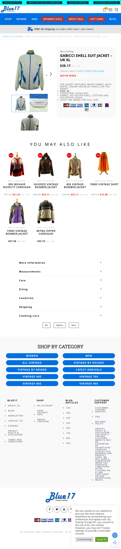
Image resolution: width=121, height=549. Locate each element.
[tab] (60, 262)
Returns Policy (100, 422)
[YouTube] (64, 509)
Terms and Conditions (15, 440)
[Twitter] (57, 509)
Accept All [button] (101, 539)
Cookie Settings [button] (84, 539)
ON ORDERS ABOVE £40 (106, 2)
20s (68, 407)
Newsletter (15, 415)
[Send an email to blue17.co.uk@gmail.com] (110, 10)
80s (46, 325)
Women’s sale (52, 19)
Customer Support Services (101, 409)
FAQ (97, 416)
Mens (73, 325)
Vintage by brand (32, 369)
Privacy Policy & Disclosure (15, 433)
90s (68, 443)
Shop (8, 19)
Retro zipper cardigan (46, 232)
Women (22, 19)
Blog (112, 19)
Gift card (96, 19)
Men (34, 19)
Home (28, 36)
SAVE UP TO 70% (12, 2)
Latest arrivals (89, 369)
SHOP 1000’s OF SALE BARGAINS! (44, 2)
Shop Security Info (43, 412)
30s (68, 413)
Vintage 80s (32, 383)
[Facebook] (49, 509)
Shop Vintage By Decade (44, 36)
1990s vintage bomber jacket (17, 232)
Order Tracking (43, 420)
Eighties (59, 325)
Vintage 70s (88, 376)
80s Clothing (65, 36)
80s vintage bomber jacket (75, 186)
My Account (45, 405)
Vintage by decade (89, 362)
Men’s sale (76, 19)
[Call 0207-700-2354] (116, 10)
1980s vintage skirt (104, 184)
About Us (14, 405)
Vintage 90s (88, 383)
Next (52, 77)
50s (68, 423)
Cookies (13, 425)
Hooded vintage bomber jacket (46, 186)
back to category (13, 36)
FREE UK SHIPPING (78, 2)
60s (68, 428)
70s (68, 433)
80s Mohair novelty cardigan (17, 186)
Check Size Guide (94, 71)
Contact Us (15, 420)
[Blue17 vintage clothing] (10, 9)
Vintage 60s (32, 376)
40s (68, 418)
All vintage (32, 362)
